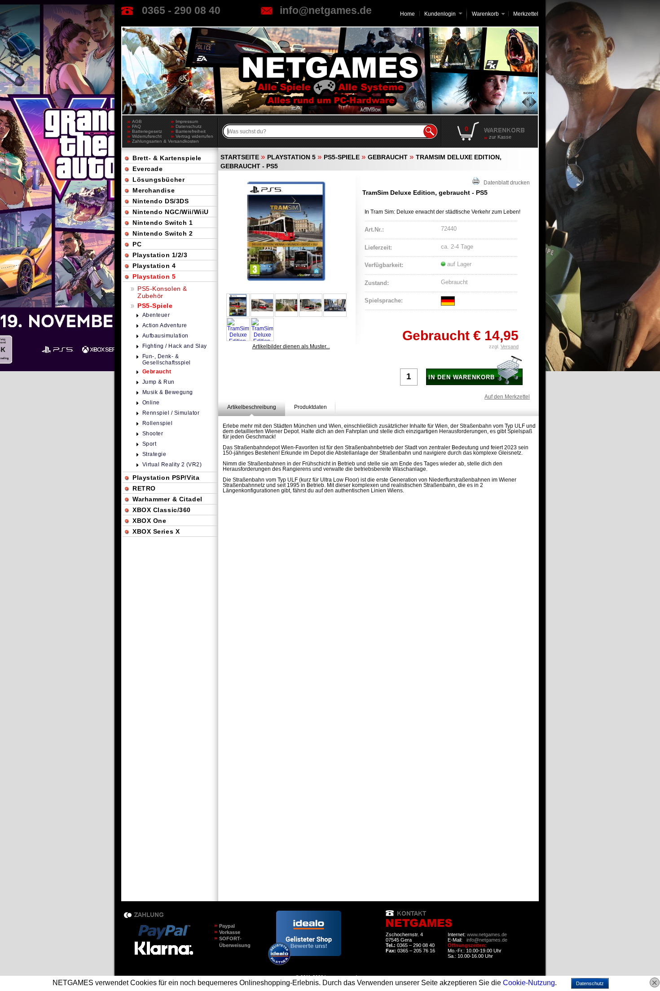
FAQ (136, 126)
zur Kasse (500, 137)
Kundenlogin (443, 14)
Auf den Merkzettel (507, 397)
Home (407, 14)
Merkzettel (525, 14)
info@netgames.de (326, 10)
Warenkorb (485, 13)
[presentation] (251, 407)
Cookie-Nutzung (529, 983)
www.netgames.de (487, 934)
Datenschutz (189, 126)
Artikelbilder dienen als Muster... (291, 346)
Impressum (187, 121)
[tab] (251, 407)
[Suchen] (430, 131)
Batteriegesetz (147, 131)
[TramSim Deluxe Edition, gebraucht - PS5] (286, 231)
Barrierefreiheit (191, 131)
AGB (137, 121)
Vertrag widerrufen (194, 136)
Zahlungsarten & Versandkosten (151, 141)
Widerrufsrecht (147, 136)
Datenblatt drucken (505, 183)
